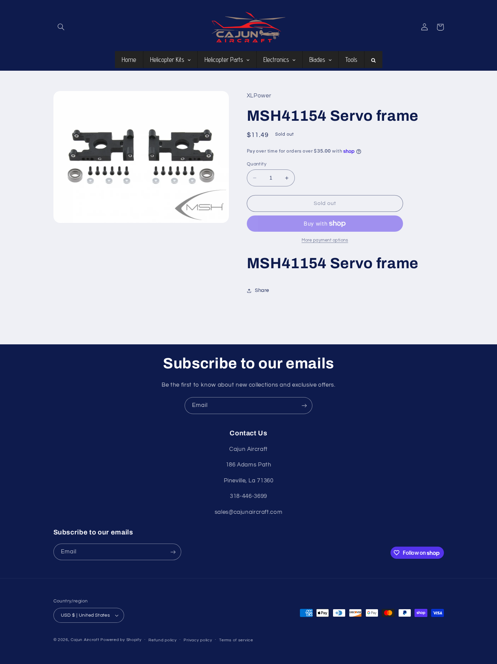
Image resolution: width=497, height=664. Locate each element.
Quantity (256, 164)
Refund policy (162, 640)
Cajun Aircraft (85, 640)
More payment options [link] (325, 240)
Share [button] (262, 290)
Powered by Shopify (120, 640)
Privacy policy (198, 640)
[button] (61, 27)
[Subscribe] (304, 405)
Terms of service (236, 640)
